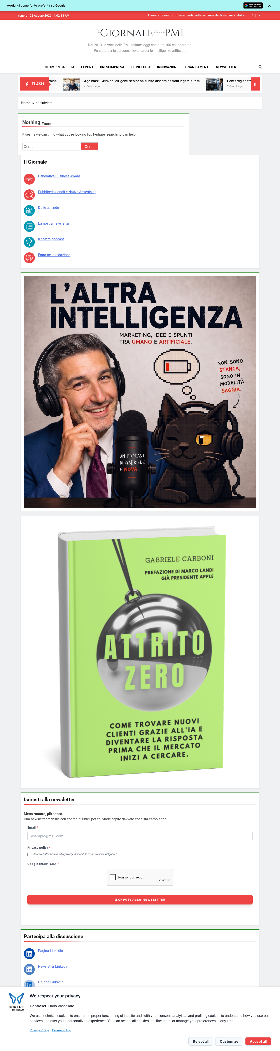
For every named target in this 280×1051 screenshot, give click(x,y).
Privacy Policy (39, 1030)
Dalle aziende (48, 208)
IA (72, 67)
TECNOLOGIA (140, 67)
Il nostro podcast (51, 239)
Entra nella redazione (54, 255)
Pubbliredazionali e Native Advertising (67, 192)
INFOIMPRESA (54, 67)
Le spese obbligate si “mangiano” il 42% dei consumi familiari (199, 15)
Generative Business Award (59, 176)
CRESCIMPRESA (112, 67)
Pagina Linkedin (50, 951)
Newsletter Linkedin (53, 966)
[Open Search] (260, 67)
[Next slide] (259, 15)
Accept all (258, 1041)
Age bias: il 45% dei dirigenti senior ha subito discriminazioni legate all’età (85, 81)
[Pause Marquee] (255, 84)
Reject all (200, 1041)
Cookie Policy (61, 1030)
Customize (229, 1041)
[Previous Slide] (253, 15)
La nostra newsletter (53, 223)
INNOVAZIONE (167, 67)
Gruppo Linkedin (50, 982)
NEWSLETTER (226, 67)
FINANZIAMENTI (197, 67)
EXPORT (87, 67)
